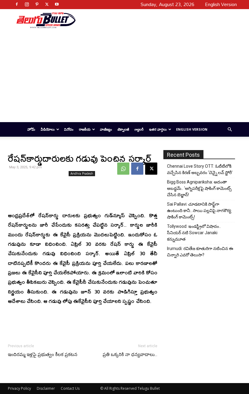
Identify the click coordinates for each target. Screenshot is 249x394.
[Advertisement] (154, 20)
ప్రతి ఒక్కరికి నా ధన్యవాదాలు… (130, 354)
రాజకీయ (84, 129)
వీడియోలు (48, 129)
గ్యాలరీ (139, 129)
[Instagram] (26, 4)
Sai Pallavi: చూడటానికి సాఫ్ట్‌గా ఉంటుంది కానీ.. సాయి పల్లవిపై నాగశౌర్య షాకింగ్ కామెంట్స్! (199, 210)
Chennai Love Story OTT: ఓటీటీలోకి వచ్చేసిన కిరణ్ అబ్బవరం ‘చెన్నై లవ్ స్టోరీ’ (200, 169)
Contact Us (70, 388)
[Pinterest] (36, 4)
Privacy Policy (19, 388)
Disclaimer (46, 388)
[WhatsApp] (123, 169)
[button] (229, 129)
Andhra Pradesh (81, 173)
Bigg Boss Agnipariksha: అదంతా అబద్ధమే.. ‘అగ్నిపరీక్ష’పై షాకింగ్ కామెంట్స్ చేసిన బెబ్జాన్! (199, 188)
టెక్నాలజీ (123, 129)
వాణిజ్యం (106, 129)
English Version (191, 129)
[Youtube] (56, 4)
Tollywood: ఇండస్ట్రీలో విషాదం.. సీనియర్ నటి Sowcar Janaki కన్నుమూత (194, 233)
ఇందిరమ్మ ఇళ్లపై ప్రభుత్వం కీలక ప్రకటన (42, 354)
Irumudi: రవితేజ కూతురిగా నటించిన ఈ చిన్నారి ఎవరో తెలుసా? (200, 251)
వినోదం (68, 129)
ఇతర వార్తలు (158, 129)
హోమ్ (31, 129)
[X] (46, 4)
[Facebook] (16, 4)
